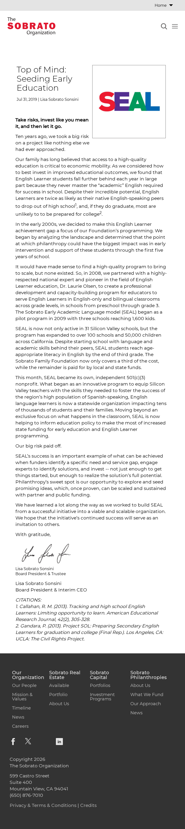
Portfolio (58, 694)
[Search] (164, 27)
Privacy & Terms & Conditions (43, 805)
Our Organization (28, 675)
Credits (88, 805)
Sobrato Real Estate (64, 675)
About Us (59, 703)
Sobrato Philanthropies (148, 675)
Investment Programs (102, 697)
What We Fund (146, 694)
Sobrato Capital (99, 675)
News (18, 717)
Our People (24, 685)
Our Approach (145, 703)
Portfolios (100, 685)
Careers (20, 726)
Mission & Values (22, 697)
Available (59, 685)
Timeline (21, 708)
